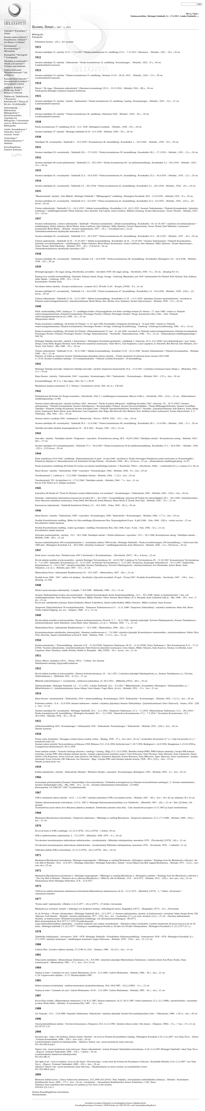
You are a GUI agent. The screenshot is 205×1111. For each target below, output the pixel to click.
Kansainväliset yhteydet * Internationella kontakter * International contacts (16, 81)
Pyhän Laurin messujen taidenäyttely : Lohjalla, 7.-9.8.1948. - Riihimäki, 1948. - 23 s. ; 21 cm (79, 590)
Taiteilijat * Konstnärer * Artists (15, 32)
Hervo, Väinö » (192, 14)
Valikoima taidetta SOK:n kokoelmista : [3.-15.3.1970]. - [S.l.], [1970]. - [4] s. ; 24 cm (75, 850)
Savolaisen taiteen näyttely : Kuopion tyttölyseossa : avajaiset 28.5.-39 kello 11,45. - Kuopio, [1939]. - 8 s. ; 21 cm (89, 286)
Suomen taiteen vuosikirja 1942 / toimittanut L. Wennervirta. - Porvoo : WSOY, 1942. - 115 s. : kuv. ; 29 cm (85, 418)
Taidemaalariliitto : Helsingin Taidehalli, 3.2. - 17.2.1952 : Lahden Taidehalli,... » (164, 16)
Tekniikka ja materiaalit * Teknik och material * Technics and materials (16, 63)
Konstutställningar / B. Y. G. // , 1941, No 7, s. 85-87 (64, 381)
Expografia (37, 37)
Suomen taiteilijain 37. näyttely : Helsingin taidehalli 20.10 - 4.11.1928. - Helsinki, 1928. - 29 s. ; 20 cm (84, 131)
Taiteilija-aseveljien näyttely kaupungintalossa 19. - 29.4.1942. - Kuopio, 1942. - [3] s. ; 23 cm (79, 428)
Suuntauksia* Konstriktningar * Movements (12, 48)
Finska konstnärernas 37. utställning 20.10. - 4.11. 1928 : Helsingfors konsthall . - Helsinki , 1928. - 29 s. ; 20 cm (88, 127)
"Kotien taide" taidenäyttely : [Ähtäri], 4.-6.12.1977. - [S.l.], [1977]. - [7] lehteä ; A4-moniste (78, 904)
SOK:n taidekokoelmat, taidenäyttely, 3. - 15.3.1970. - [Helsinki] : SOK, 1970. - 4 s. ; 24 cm (78, 835)
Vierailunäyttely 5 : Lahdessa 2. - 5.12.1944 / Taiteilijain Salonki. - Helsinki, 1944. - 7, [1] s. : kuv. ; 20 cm (85, 475)
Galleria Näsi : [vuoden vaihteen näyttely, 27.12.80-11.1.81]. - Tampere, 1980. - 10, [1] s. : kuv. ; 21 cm (84, 949)
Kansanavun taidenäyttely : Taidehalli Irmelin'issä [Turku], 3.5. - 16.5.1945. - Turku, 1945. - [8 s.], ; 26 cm (85, 505)
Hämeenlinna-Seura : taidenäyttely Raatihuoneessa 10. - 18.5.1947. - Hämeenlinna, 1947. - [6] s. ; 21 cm (84, 572)
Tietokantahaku (39, 1094)
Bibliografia (37, 34)
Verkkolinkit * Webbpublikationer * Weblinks (14, 140)
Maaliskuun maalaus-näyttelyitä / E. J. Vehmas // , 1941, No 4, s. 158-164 (79, 386)
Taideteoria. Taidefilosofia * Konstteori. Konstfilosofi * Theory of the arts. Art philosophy (16, 100)
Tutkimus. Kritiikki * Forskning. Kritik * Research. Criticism (14, 90)
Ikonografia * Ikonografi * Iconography (15, 56)
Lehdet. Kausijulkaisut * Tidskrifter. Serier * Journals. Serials (15, 132)
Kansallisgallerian (119, 1103)
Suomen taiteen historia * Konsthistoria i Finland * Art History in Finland (16, 39)
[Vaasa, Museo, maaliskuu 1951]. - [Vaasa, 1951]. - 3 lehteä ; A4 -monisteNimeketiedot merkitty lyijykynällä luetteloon (69, 661)
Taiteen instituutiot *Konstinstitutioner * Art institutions (15, 72)
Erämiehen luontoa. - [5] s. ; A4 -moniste (54, 42)
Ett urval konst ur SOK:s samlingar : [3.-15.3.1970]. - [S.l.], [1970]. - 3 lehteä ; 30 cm (75, 831)
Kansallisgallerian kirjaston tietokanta (13, 148)
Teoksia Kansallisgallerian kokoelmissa (50, 1092)
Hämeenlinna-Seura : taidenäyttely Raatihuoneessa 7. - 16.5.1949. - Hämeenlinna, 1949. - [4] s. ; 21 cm (84, 627)
